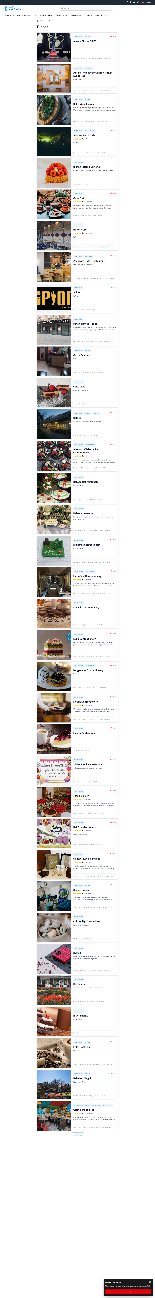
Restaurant (88, 68)
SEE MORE (77, 1135)
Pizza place (88, 413)
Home (42, 21)
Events (88, 15)
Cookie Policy (146, 1286)
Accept (128, 1292)
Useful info (100, 15)
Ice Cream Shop (90, 444)
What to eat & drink (43, 15)
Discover (9, 15)
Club (86, 130)
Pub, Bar (87, 36)
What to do (75, 15)
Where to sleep (23, 15)
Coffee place (78, 36)
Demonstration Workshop (82, 1105)
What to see (61, 15)
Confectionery (78, 162)
